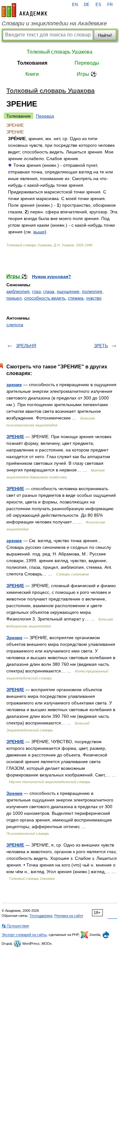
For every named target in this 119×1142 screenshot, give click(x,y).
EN (75, 5)
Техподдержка (41, 916)
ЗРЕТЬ (101, 345)
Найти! (105, 35)
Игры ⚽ (87, 74)
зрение (14, 384)
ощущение (68, 291)
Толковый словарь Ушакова (59, 52)
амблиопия (18, 291)
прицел (14, 298)
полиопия (92, 291)
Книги (32, 74)
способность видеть (44, 298)
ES (98, 5)
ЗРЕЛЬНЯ (26, 345)
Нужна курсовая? (51, 276)
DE (86, 5)
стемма (75, 298)
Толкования (32, 63)
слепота (14, 324)
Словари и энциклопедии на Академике (54, 23)
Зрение (14, 637)
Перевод (45, 116)
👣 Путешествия (15, 926)
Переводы (87, 63)
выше (39, 231)
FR (110, 5)
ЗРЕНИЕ (15, 436)
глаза (48, 291)
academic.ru (24, 10)
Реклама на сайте (68, 916)
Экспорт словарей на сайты (24, 935)
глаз (36, 291)
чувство (94, 298)
